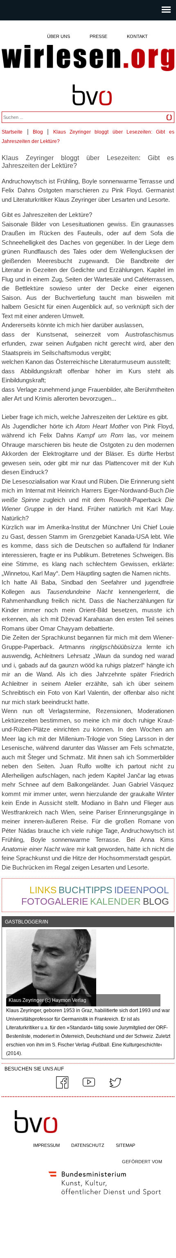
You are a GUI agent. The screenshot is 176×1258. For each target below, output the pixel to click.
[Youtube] (88, 1087)
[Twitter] (115, 1087)
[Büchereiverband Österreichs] (92, 109)
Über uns (58, 36)
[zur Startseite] (88, 58)
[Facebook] (62, 1087)
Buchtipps (85, 890)
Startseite (12, 132)
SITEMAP (125, 1145)
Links (42, 890)
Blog (38, 132)
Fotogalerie (54, 901)
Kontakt (137, 36)
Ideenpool (141, 890)
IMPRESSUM (46, 1145)
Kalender (115, 901)
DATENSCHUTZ (87, 1145)
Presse (98, 36)
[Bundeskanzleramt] (104, 1197)
